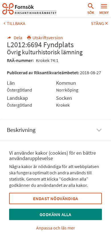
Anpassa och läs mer (55, 228)
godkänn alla (55, 214)
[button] (91, 8)
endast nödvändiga (55, 198)
